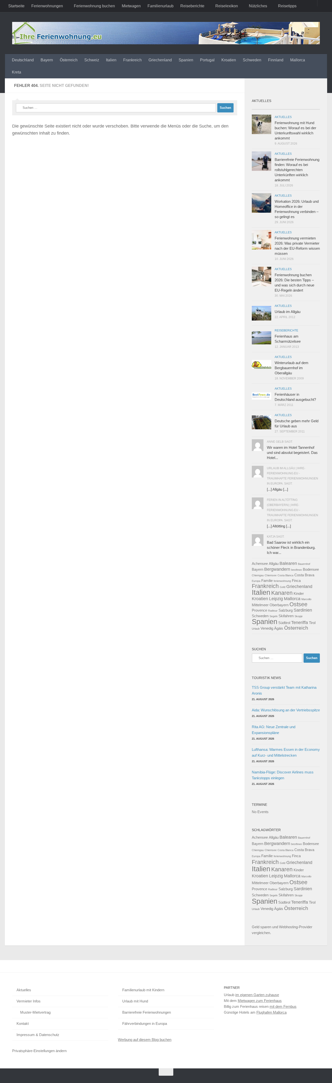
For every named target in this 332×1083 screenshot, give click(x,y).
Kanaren (282, 593)
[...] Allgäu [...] (277, 489)
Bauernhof (304, 563)
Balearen (288, 563)
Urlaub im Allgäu (287, 312)
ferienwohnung (282, 580)
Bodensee (311, 569)
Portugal (207, 60)
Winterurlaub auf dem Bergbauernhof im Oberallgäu (291, 368)
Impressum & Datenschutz (38, 1035)
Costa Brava (304, 575)
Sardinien (303, 610)
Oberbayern (279, 605)
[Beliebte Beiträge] (277, 107)
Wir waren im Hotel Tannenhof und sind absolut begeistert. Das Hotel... (292, 452)
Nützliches (258, 6)
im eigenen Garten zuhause (257, 995)
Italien (111, 60)
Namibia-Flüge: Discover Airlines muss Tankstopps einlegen (283, 775)
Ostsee (298, 604)
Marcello (306, 599)
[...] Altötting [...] (279, 526)
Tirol (312, 623)
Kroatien (228, 60)
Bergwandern (277, 569)
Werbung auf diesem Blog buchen (144, 1039)
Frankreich (132, 60)
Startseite (16, 6)
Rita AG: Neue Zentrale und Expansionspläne (273, 730)
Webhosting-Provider (295, 927)
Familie (267, 580)
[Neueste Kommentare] (294, 107)
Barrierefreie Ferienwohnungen (146, 1012)
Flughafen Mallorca (271, 1012)
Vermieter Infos (29, 1001)
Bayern (47, 60)
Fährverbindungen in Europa (144, 1023)
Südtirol (284, 623)
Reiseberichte (192, 6)
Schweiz (91, 60)
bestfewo (296, 569)
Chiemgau (258, 575)
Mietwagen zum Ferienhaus (260, 1001)
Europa (256, 580)
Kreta (16, 72)
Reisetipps (287, 6)
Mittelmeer (260, 605)
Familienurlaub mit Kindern (143, 990)
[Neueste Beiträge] (260, 107)
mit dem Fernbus (283, 1006)
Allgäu (274, 563)
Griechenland (160, 60)
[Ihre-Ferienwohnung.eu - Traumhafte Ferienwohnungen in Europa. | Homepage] (166, 33)
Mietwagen (131, 6)
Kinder (299, 593)
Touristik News (266, 678)
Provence (259, 610)
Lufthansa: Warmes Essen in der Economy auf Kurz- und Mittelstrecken (286, 752)
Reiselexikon (226, 6)
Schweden (252, 60)
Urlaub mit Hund (135, 1001)
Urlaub (256, 628)
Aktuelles (283, 117)
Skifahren (286, 616)
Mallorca (297, 60)
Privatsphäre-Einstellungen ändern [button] (39, 1051)
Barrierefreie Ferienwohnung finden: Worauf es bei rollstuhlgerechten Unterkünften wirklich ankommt (297, 169)
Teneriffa (299, 622)
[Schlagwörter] (311, 107)
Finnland (275, 60)
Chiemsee (271, 575)
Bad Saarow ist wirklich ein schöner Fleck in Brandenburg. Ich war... (291, 547)
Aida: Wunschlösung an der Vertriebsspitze (286, 710)
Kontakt (23, 1023)
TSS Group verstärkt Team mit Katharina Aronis (284, 690)
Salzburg (286, 610)
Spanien (186, 60)
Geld (282, 587)
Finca (296, 580)
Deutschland (23, 60)
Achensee (260, 563)
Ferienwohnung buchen (94, 6)
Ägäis (278, 628)
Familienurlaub (161, 6)
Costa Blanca (285, 575)
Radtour (273, 610)
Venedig (267, 628)
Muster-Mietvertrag (35, 1012)
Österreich (69, 60)
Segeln (274, 616)
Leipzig (276, 598)
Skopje (299, 616)
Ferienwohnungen (47, 6)
